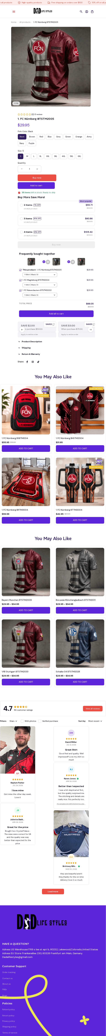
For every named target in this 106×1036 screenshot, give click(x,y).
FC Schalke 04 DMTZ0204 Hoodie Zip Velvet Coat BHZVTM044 (71, 804)
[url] (17, 957)
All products (25, 22)
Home (13, 22)
